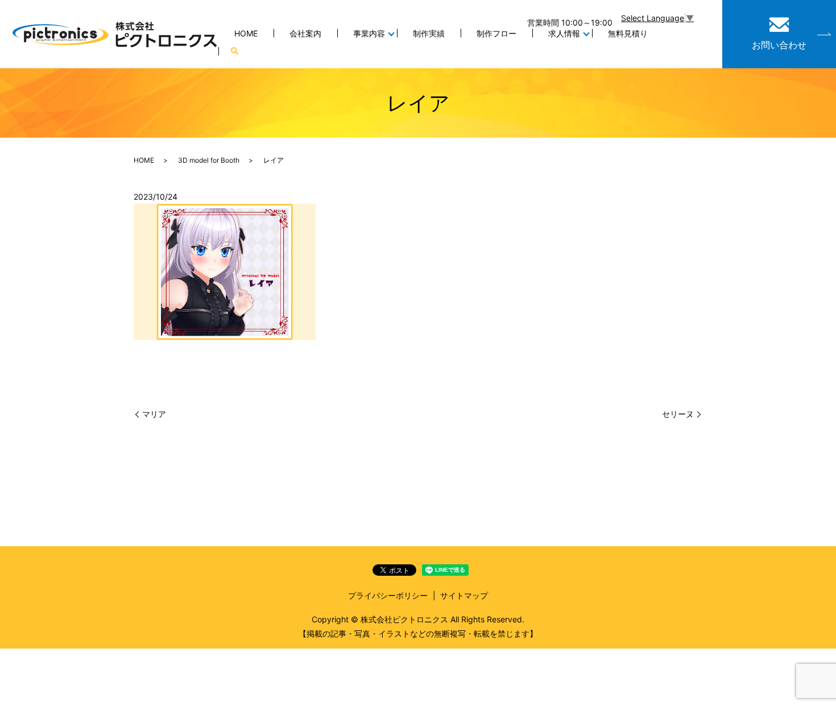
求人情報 (564, 33)
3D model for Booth (208, 160)
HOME (246, 33)
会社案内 (305, 33)
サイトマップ (464, 595)
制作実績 (429, 33)
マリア (154, 414)
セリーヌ (678, 414)
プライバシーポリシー (388, 595)
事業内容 (369, 33)
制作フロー (496, 33)
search (234, 51)
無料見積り (628, 33)
